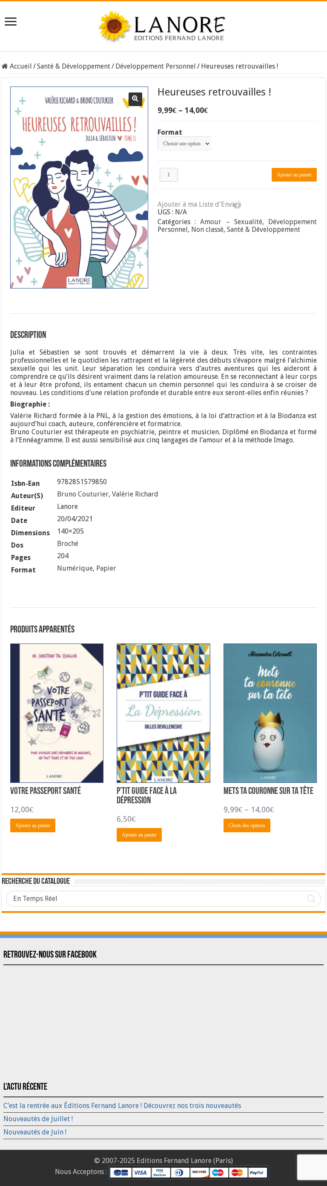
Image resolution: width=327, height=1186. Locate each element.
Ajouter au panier (294, 175)
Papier (106, 568)
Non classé (207, 229)
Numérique (75, 568)
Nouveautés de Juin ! (34, 1132)
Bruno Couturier (83, 494)
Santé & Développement (73, 66)
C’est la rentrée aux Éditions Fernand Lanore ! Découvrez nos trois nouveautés (122, 1106)
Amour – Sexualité (231, 222)
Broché (67, 544)
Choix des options (247, 825)
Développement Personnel (155, 66)
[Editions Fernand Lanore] (163, 24)
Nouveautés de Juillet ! (38, 1119)
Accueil (21, 66)
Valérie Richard (135, 494)
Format (170, 132)
